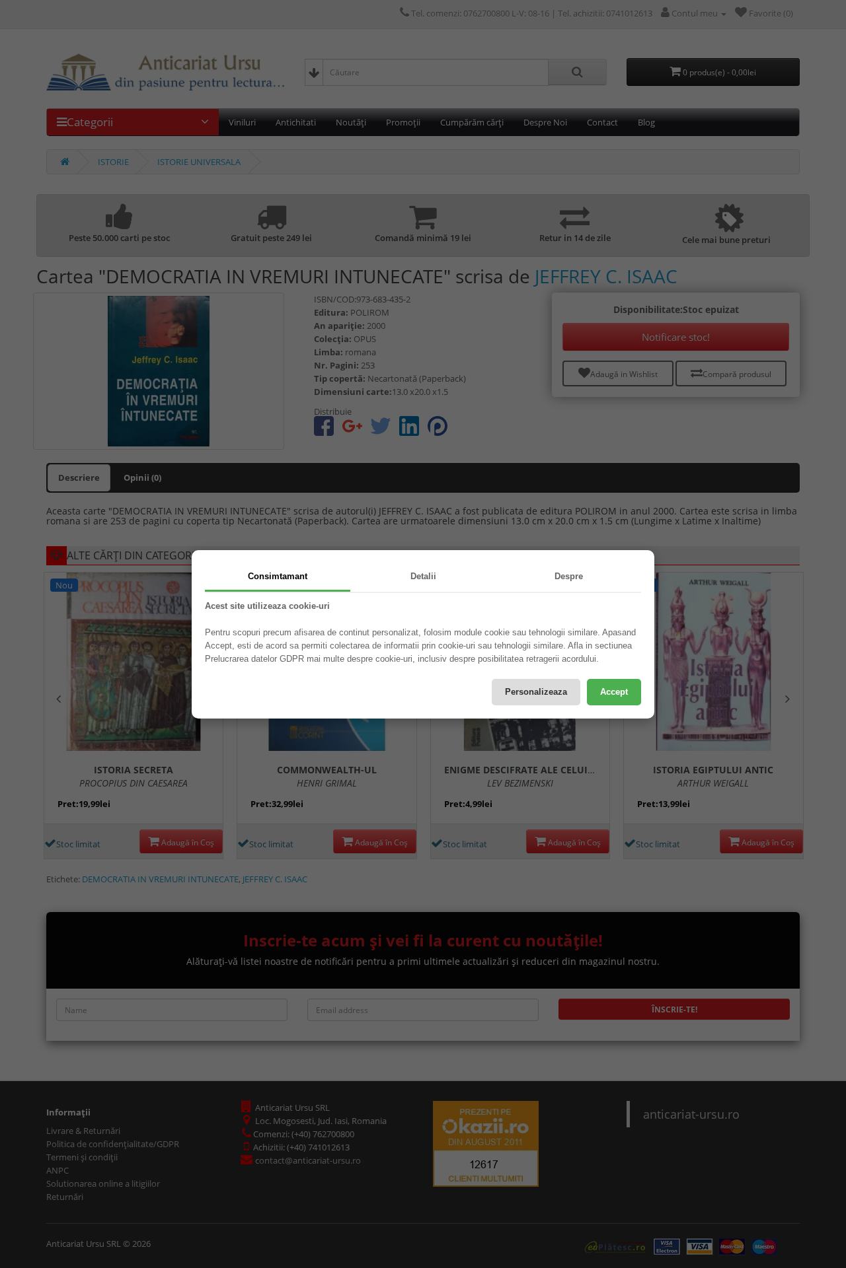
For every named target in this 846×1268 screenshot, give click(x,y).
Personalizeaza (536, 692)
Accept (614, 692)
